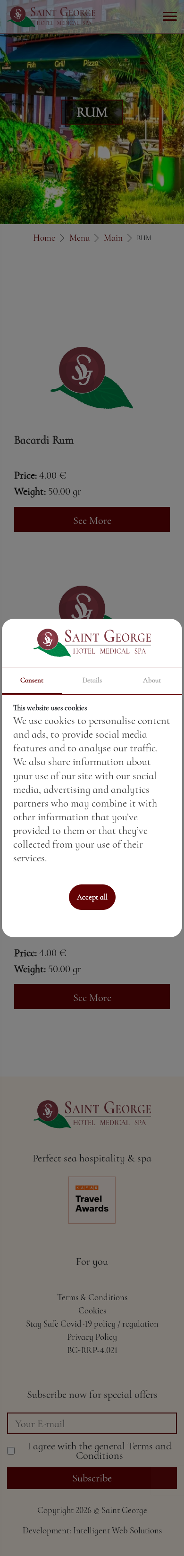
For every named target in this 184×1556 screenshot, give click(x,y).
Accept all (92, 897)
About (152, 680)
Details (92, 680)
